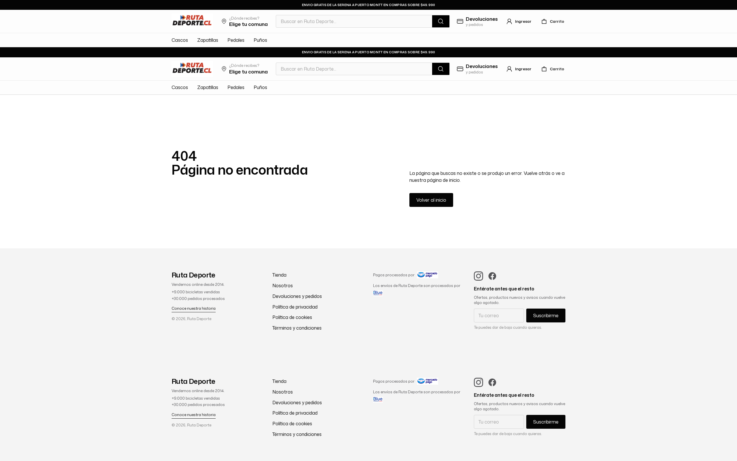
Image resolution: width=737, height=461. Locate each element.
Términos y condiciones (297, 328)
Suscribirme (546, 315)
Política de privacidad (295, 307)
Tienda (279, 275)
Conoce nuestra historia (194, 308)
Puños (260, 40)
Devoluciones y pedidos (297, 296)
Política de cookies (292, 317)
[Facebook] (492, 276)
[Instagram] (478, 276)
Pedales (235, 40)
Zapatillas (207, 40)
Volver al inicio (431, 200)
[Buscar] (440, 21)
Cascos (180, 40)
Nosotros (282, 285)
